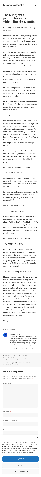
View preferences (20, 471)
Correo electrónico (12, 420)
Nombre (7, 412)
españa (12, 360)
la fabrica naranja (21, 360)
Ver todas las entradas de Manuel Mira (22, 349)
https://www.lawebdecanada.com (16, 167)
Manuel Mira (23, 356)
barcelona (22, 358)
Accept (21, 459)
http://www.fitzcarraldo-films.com (17, 238)
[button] (37, 438)
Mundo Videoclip (13, 5)
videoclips (15, 364)
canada (28, 358)
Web (4, 429)
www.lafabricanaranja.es (13, 205)
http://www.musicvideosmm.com (16, 321)
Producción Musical (9, 358)
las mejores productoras (16, 362)
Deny (20, 465)
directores (6, 360)
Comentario (8, 383)
